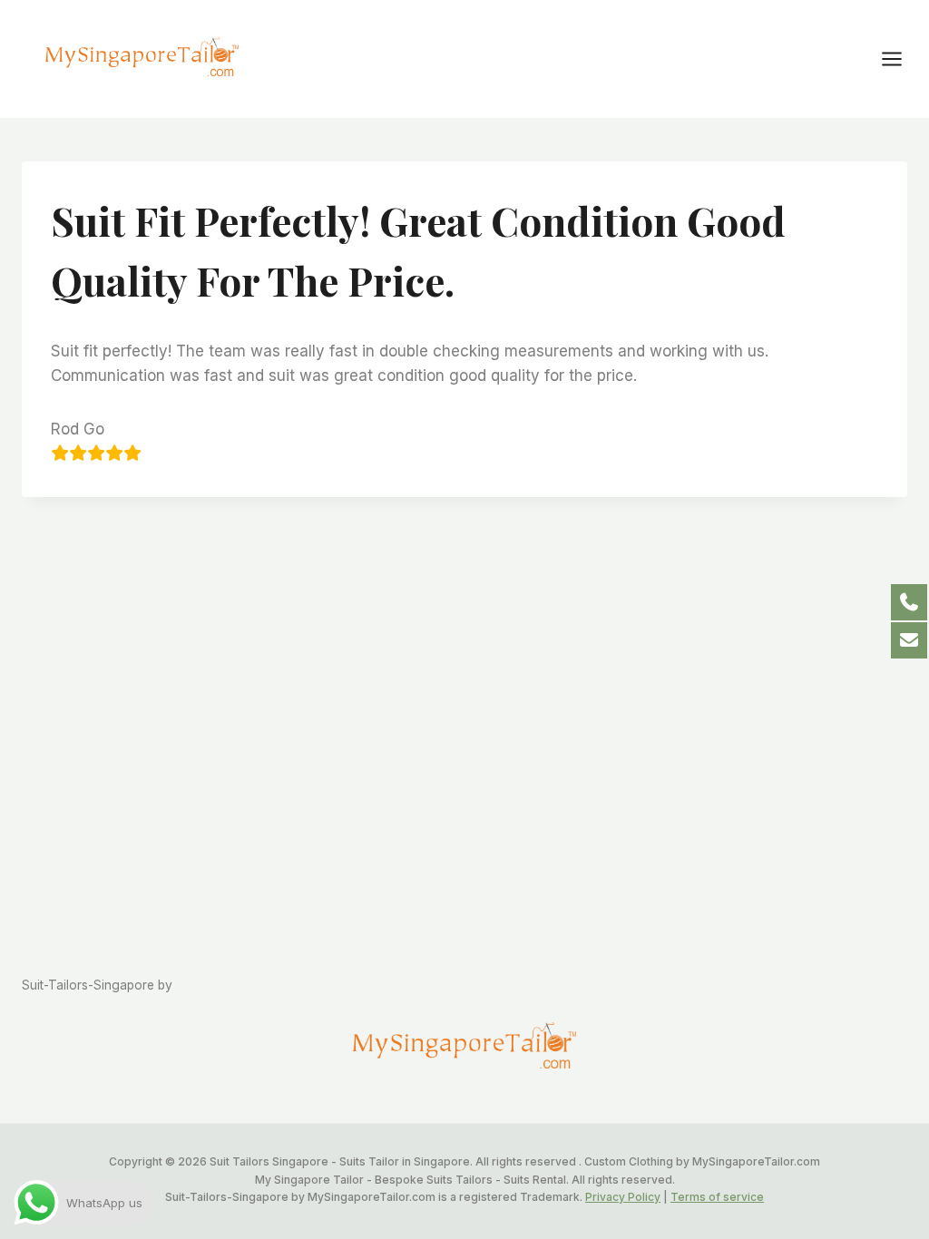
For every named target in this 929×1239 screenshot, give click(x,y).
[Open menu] (901, 58)
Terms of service (717, 1197)
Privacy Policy (622, 1197)
